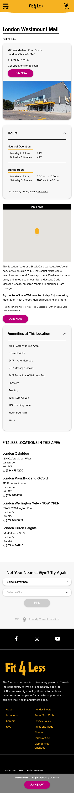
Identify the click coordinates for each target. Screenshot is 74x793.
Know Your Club (44, 715)
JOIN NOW (37, 784)
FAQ (8, 726)
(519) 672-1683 (14, 520)
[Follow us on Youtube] (57, 639)
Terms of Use (42, 737)
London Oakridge (16, 453)
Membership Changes (41, 745)
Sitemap (39, 732)
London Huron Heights (19, 528)
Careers (10, 720)
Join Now (20, 73)
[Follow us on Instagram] (37, 639)
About (9, 709)
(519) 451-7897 (14, 545)
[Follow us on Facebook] (16, 639)
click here (43, 191)
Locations (12, 715)
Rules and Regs (43, 726)
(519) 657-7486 (20, 59)
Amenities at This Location (29, 333)
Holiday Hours (42, 709)
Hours (13, 133)
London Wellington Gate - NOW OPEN (31, 503)
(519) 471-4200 (14, 470)
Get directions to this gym (23, 65)
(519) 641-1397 (14, 495)
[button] (37, 231)
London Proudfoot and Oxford (25, 478)
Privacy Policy (42, 720)
